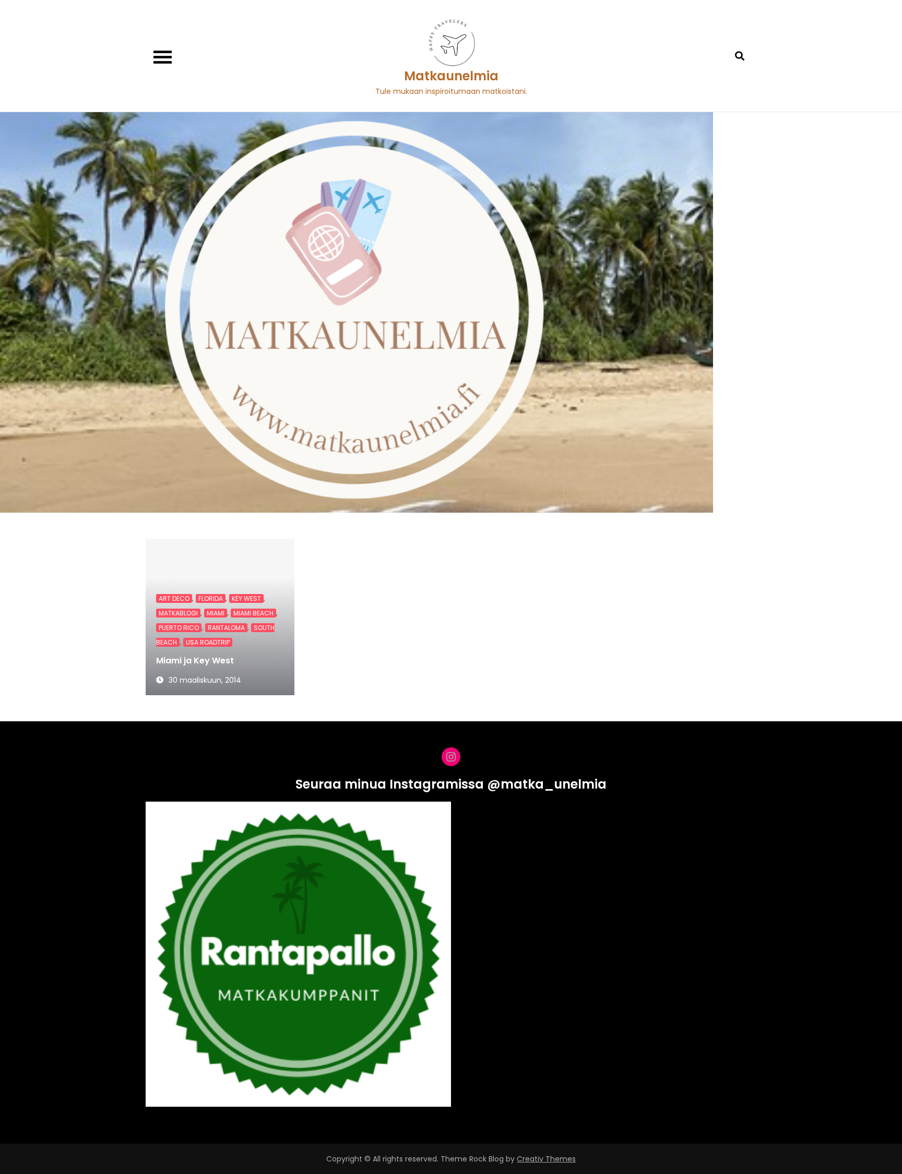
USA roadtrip (208, 642)
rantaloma (226, 627)
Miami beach (253, 613)
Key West (246, 598)
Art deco (174, 598)
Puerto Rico (179, 627)
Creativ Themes (546, 1159)
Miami (215, 613)
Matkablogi (178, 613)
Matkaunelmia (451, 75)
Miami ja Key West (195, 661)
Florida (210, 598)
